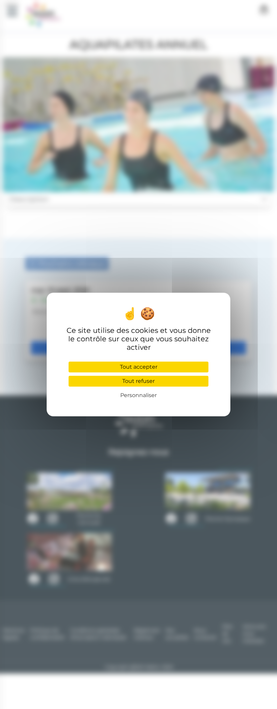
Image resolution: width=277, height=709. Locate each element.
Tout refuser (138, 381)
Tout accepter (138, 367)
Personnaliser (138, 395)
